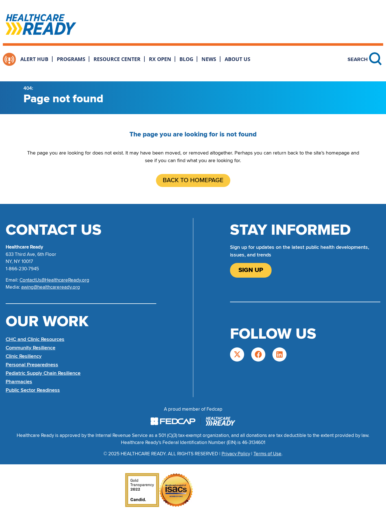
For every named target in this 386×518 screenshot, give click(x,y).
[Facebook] (258, 354)
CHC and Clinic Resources (35, 339)
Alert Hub (34, 59)
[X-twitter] (237, 354)
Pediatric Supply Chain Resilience (43, 373)
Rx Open (160, 59)
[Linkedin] (279, 354)
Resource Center (117, 59)
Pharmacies (19, 381)
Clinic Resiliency (24, 356)
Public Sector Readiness (33, 390)
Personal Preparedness (32, 365)
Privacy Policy (236, 454)
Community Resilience (30, 348)
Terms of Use (267, 454)
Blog (186, 59)
